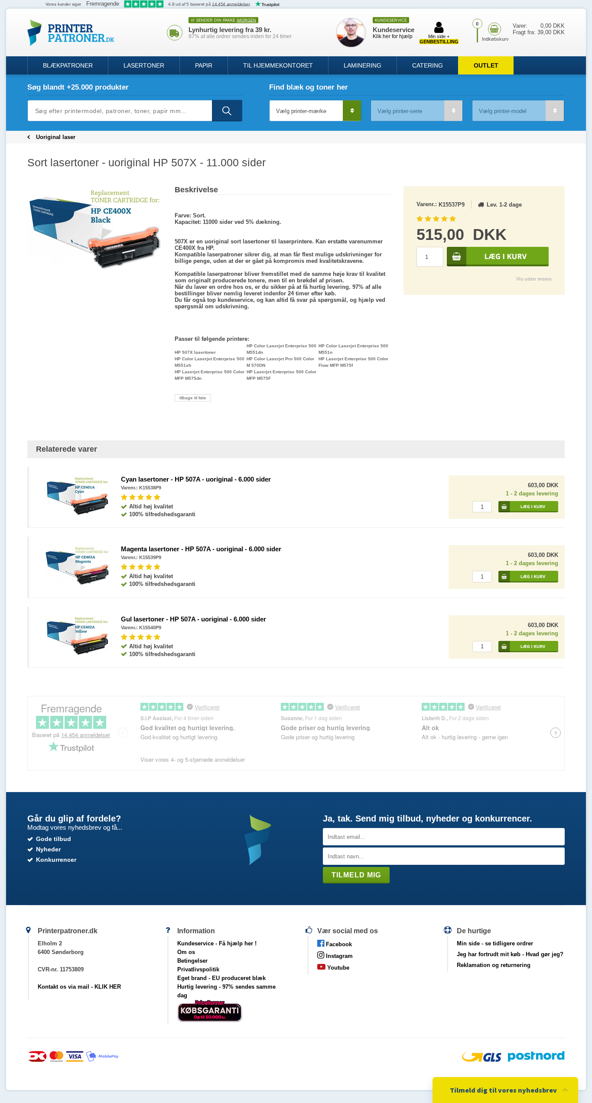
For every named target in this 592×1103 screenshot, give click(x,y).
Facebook (338, 944)
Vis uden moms (534, 278)
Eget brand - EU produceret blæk (221, 978)
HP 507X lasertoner (195, 352)
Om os (186, 952)
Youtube (337, 967)
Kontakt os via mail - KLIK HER (79, 986)
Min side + (439, 39)
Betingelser (192, 960)
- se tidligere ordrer (495, 943)
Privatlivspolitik (198, 969)
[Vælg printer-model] (518, 111)
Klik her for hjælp (393, 36)
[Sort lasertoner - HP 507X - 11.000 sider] (94, 230)
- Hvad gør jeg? (510, 954)
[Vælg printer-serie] (417, 111)
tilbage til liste (192, 397)
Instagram (338, 956)
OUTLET (486, 65)
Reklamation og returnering (493, 965)
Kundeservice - (217, 943)
